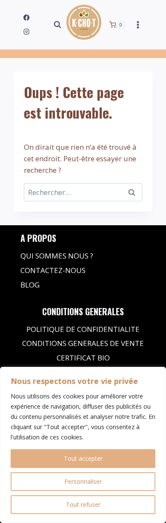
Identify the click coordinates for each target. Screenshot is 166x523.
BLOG (30, 285)
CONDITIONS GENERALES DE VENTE (83, 343)
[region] (83, 445)
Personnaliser (83, 481)
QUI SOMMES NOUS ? (56, 256)
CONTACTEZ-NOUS (53, 270)
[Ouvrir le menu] (138, 24)
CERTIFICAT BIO (83, 358)
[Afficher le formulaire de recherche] (57, 24)
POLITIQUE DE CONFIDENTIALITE (83, 329)
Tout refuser (83, 504)
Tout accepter (83, 458)
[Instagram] (26, 32)
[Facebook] (26, 18)
